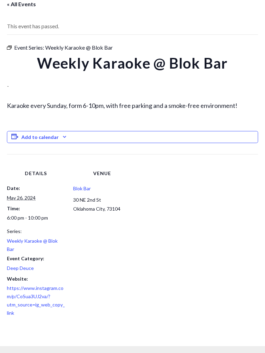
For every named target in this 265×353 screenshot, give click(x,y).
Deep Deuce (20, 268)
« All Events (21, 4)
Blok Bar (82, 188)
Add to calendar (40, 137)
